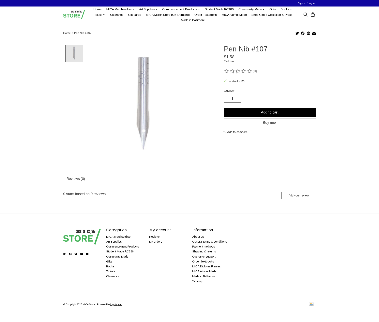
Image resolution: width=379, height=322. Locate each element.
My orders (155, 241)
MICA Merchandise (118, 236)
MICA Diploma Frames (206, 266)
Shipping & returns (204, 251)
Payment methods (203, 246)
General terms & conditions (209, 241)
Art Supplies (114, 241)
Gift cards (134, 14)
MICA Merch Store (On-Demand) (168, 14)
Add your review (299, 195)
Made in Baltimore (193, 20)
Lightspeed (116, 304)
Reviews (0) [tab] (76, 179)
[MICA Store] (74, 14)
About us (198, 236)
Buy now (270, 123)
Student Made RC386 (219, 9)
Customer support (204, 256)
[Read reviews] (238, 71)
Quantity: (229, 90)
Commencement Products (122, 246)
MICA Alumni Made (234, 14)
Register (154, 236)
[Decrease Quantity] (228, 99)
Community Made (117, 256)
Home (97, 9)
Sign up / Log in (306, 3)
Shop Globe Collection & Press (272, 14)
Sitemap (197, 281)
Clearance (116, 14)
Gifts (272, 9)
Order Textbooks (205, 14)
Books (110, 266)
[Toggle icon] (305, 14)
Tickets (110, 271)
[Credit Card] (311, 304)
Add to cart (270, 112)
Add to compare (237, 132)
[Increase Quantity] (237, 99)
